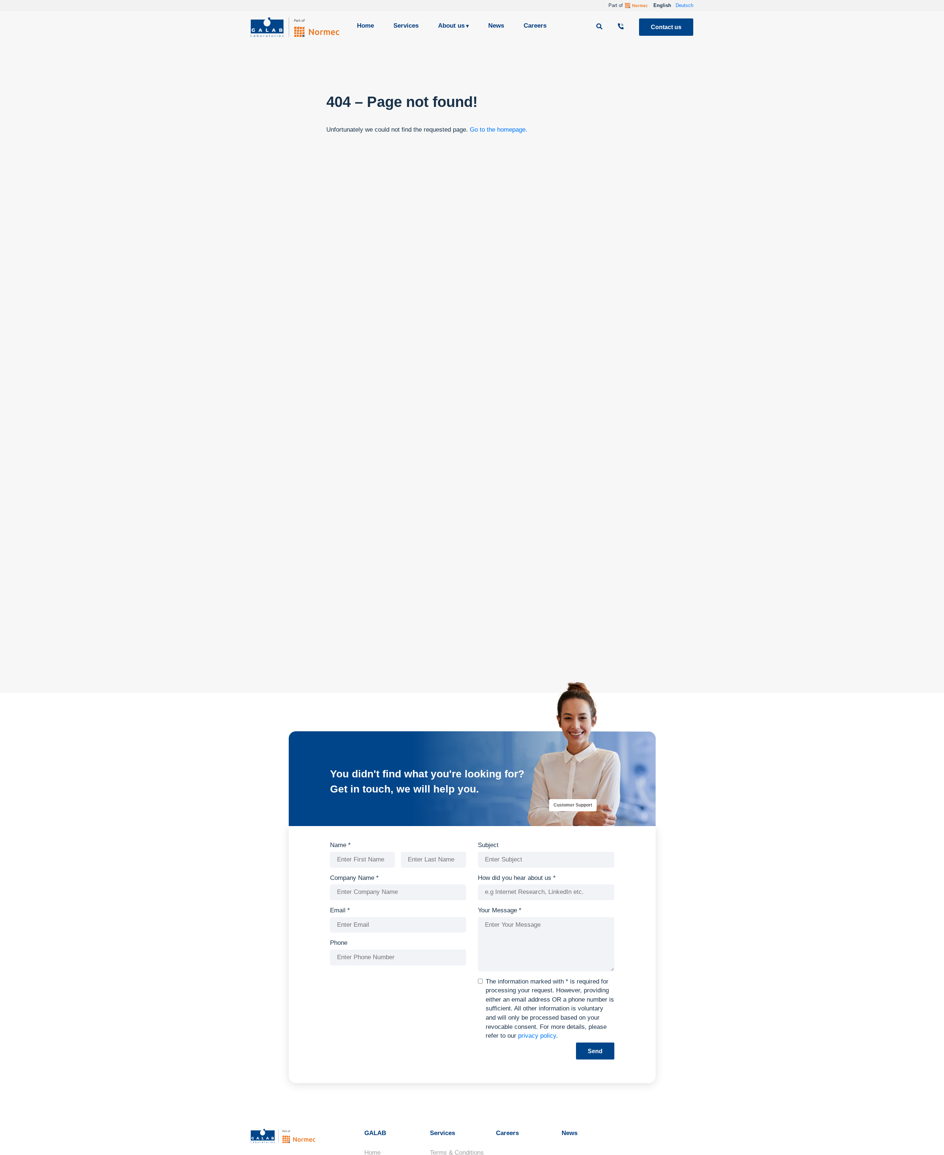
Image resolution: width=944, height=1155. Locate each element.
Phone (338, 942)
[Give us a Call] (622, 27)
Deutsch (684, 5)
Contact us (666, 27)
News (496, 25)
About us (451, 25)
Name (340, 845)
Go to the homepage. (498, 129)
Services (406, 25)
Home (365, 25)
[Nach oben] (925, 1138)
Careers (535, 25)
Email (340, 910)
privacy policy (537, 1035)
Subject (488, 845)
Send (595, 1051)
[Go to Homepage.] (295, 27)
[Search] (600, 27)
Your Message (499, 910)
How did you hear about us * (517, 877)
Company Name (354, 877)
